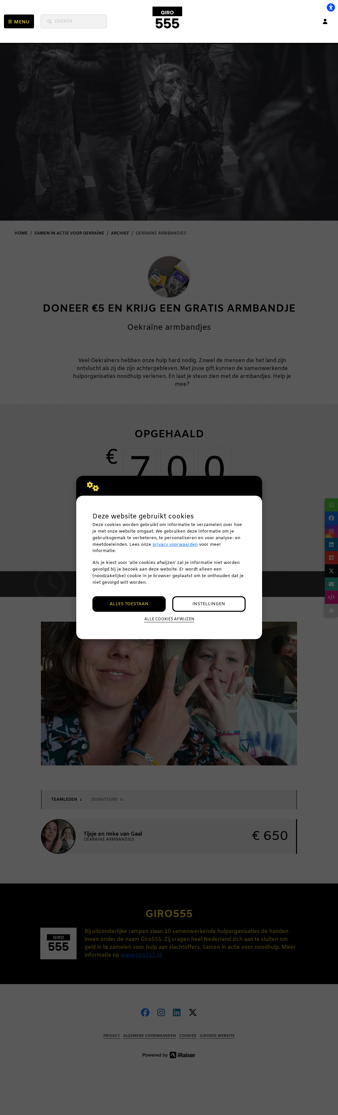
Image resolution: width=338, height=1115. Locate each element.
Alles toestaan (129, 604)
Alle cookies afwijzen (169, 619)
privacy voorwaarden (175, 544)
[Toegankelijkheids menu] (331, 7)
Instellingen (208, 604)
